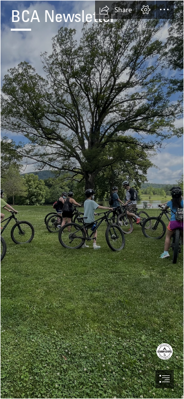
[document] (92, 199)
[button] (115, 10)
